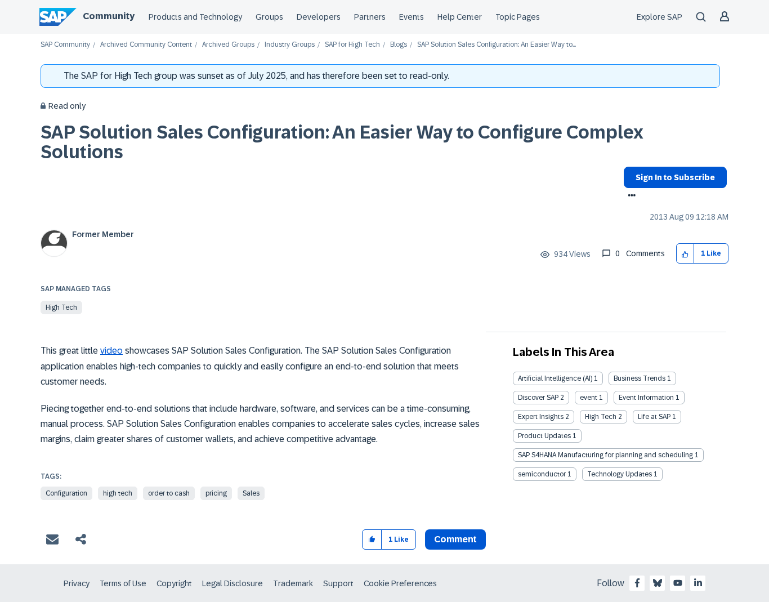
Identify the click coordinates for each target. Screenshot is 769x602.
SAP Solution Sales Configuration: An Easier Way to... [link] (496, 44)
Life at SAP (654, 417)
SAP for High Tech (352, 44)
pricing (216, 493)
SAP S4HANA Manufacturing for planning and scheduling (605, 455)
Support (338, 583)
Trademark (293, 583)
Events (411, 16)
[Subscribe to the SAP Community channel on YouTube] (677, 582)
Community (109, 16)
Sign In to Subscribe (675, 177)
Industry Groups (290, 44)
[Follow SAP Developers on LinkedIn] (698, 582)
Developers (319, 16)
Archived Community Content (146, 44)
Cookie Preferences (400, 583)
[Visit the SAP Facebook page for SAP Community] (637, 582)
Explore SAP (659, 16)
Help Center (459, 16)
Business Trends (639, 378)
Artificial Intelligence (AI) (555, 378)
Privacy (77, 583)
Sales (251, 493)
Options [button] (630, 196)
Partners (370, 16)
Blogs (398, 44)
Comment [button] (455, 539)
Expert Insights (541, 417)
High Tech (61, 307)
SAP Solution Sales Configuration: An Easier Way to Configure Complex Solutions (342, 142)
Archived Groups (228, 44)
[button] (685, 254)
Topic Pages (517, 16)
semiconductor (542, 474)
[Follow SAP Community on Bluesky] (657, 582)
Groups (269, 16)
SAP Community (65, 44)
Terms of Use (123, 583)
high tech (117, 493)
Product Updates (544, 436)
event (588, 398)
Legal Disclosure (232, 583)
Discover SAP (538, 398)
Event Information (646, 398)
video (111, 350)
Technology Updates (619, 474)
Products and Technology (195, 16)
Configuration (66, 493)
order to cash (169, 493)
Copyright (174, 583)
